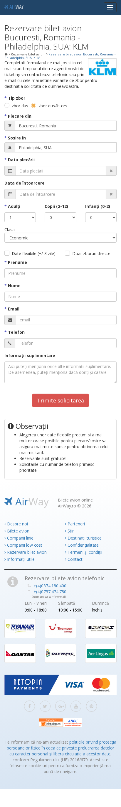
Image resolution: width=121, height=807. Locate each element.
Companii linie (19, 538)
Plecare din (19, 116)
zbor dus (20, 106)
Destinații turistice (84, 538)
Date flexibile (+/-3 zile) (34, 253)
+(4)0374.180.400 (49, 586)
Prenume (17, 262)
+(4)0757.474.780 (49, 591)
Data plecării (21, 159)
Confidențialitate (82, 545)
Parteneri (75, 524)
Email (13, 309)
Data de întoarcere (24, 183)
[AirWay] (6, 54)
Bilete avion (17, 531)
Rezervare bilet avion (26, 552)
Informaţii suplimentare (29, 355)
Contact (74, 559)
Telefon (16, 332)
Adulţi (14, 206)
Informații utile (20, 559)
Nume (14, 285)
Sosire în (17, 138)
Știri (70, 531)
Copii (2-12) (56, 206)
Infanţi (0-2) (97, 206)
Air (15, 7)
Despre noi (17, 524)
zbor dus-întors (52, 106)
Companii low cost (24, 545)
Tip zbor (16, 98)
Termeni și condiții (84, 552)
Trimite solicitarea (60, 400)
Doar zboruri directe (91, 253)
